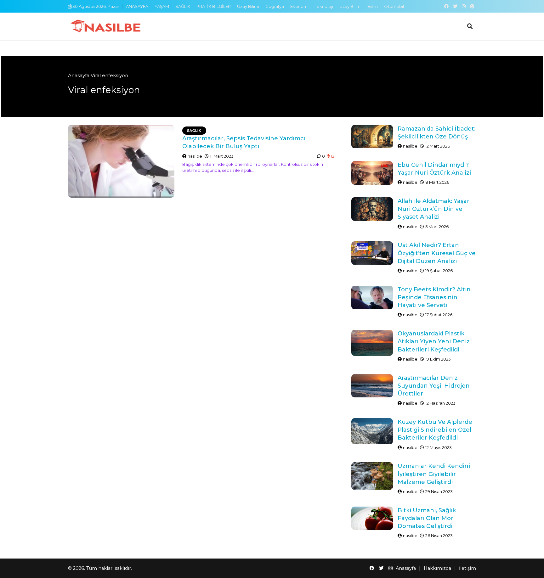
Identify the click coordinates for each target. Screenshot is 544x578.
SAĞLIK (182, 6)
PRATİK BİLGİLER (213, 6)
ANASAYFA (137, 6)
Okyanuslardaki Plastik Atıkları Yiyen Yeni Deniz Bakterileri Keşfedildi (434, 341)
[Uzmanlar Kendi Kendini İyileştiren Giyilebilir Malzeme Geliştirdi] (372, 476)
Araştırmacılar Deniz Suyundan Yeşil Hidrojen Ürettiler (434, 385)
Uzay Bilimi (248, 6)
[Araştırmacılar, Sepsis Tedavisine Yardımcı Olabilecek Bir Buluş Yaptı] (121, 161)
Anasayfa (78, 75)
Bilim (373, 6)
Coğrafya (274, 6)
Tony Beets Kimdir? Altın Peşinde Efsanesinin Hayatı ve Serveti (434, 297)
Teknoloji (324, 6)
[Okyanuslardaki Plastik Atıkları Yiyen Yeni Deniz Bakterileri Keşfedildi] (372, 343)
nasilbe (195, 156)
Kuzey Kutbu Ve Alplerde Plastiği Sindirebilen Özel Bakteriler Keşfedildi (435, 429)
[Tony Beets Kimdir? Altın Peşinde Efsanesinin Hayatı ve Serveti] (372, 297)
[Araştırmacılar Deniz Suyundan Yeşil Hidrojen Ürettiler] (372, 385)
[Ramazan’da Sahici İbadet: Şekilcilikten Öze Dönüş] (372, 137)
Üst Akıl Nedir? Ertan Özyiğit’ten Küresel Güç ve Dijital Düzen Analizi (437, 253)
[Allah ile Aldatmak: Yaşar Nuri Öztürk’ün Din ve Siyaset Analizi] (372, 209)
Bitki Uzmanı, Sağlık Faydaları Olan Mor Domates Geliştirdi (427, 518)
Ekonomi (299, 6)
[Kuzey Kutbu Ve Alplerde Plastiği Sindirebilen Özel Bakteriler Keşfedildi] (372, 431)
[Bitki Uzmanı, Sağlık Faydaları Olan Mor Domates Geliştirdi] (372, 518)
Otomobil (394, 6)
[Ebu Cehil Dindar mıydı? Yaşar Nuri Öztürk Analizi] (372, 173)
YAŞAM (162, 6)
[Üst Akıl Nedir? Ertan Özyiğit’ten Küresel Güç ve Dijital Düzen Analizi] (372, 253)
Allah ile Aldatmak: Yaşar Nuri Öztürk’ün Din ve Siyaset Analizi (433, 209)
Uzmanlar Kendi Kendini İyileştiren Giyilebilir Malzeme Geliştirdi (434, 474)
